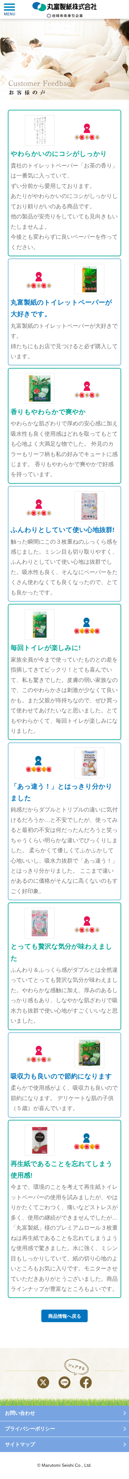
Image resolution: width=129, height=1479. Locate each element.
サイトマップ (20, 1444)
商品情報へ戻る (64, 1316)
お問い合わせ (20, 1413)
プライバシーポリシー (30, 1428)
